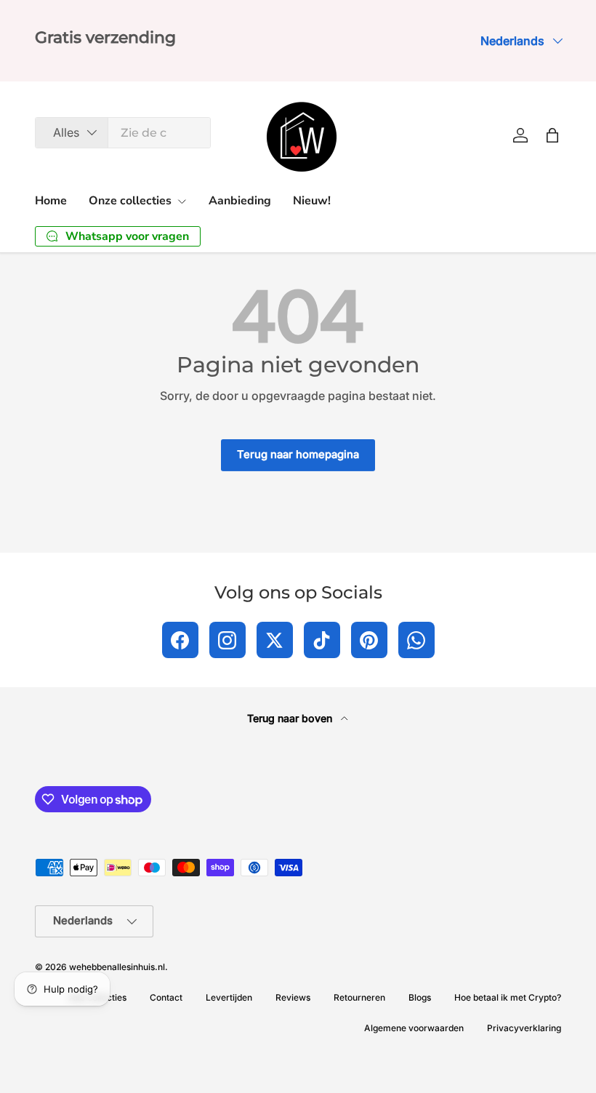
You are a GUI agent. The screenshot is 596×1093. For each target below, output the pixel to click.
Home (51, 201)
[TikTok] (322, 640)
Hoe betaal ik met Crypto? (507, 997)
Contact (166, 997)
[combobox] (123, 133)
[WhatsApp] (416, 640)
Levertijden (229, 997)
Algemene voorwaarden (414, 1027)
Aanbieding (240, 201)
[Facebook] (180, 640)
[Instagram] (227, 640)
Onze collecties (130, 201)
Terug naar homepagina (298, 454)
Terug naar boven (291, 718)
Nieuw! (312, 201)
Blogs (419, 997)
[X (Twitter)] (275, 640)
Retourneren (359, 997)
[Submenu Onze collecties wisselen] (181, 201)
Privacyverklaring (524, 1027)
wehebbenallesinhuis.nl (117, 966)
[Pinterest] (369, 640)
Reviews (292, 997)
